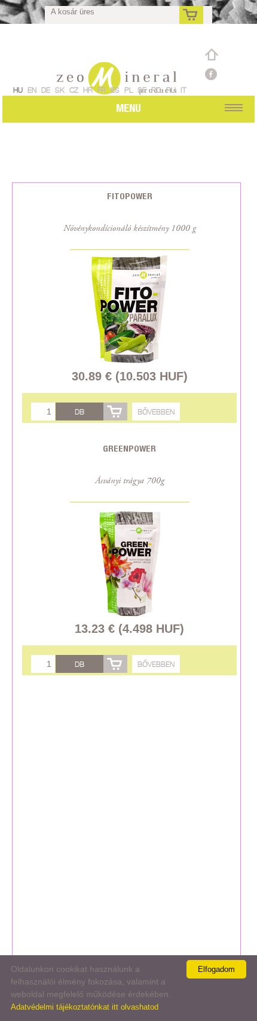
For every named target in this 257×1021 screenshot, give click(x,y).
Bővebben (156, 411)
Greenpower (129, 448)
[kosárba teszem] (115, 411)
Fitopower (129, 196)
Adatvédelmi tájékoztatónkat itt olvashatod (84, 1006)
